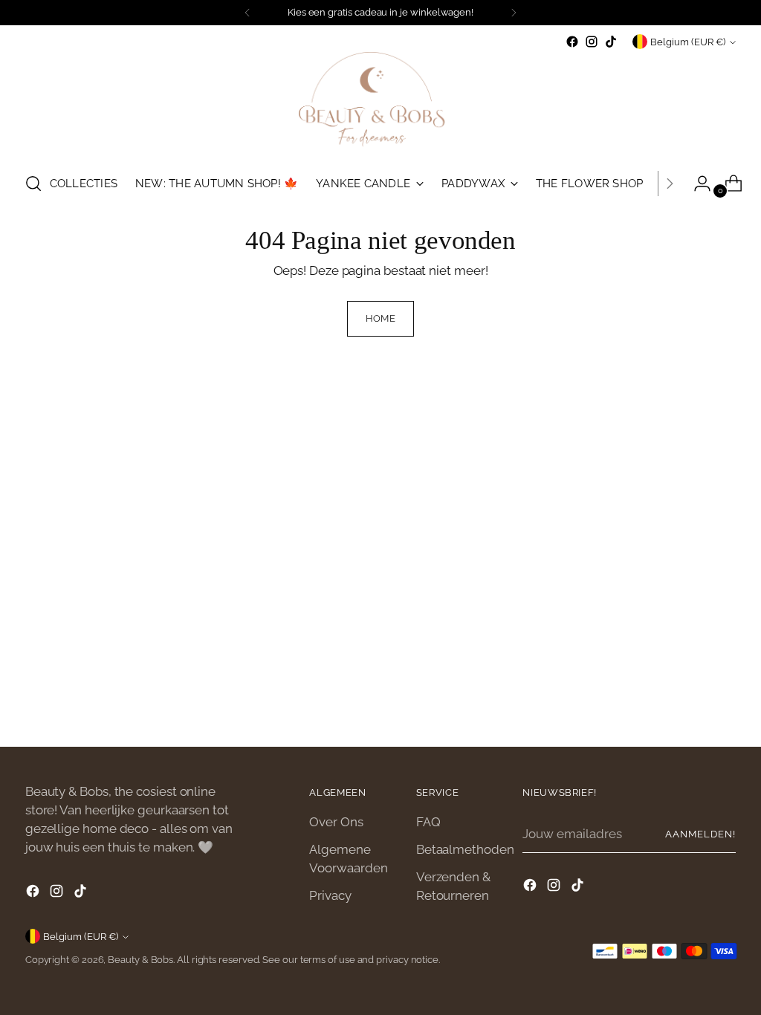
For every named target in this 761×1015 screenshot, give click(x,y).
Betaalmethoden (465, 849)
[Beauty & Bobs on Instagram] (591, 41)
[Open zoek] (33, 183)
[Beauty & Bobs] (380, 105)
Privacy (330, 895)
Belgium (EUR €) (687, 42)
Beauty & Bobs (140, 959)
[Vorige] (247, 12)
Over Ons (336, 821)
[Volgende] (513, 12)
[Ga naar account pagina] (696, 183)
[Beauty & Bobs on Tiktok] (611, 41)
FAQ (428, 821)
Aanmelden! (700, 834)
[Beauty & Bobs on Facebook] (572, 41)
